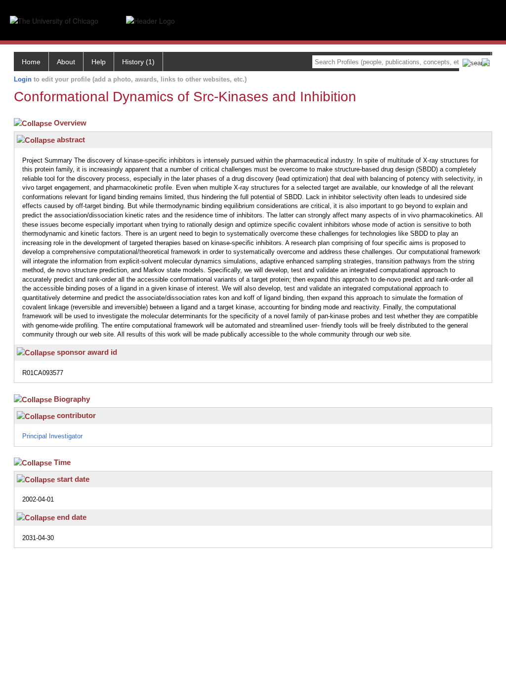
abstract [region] (70, 139)
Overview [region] (71, 123)
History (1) (138, 62)
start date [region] (72, 479)
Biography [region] (73, 399)
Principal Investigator (52, 436)
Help (98, 62)
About (66, 62)
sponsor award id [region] (86, 352)
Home (31, 62)
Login (23, 79)
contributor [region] (75, 415)
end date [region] (70, 517)
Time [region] (63, 462)
